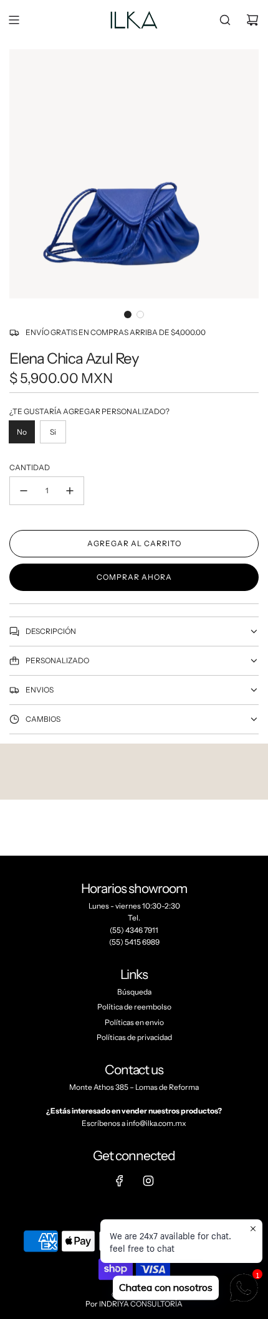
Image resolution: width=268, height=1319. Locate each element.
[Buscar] (225, 20)
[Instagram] (148, 1180)
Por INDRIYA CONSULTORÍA (134, 1303)
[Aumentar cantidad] (70, 490)
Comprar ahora (134, 577)
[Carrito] (252, 20)
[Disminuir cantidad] (23, 490)
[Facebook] (119, 1180)
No (22, 432)
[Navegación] (13, 20)
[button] (128, 314)
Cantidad (29, 467)
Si (53, 432)
